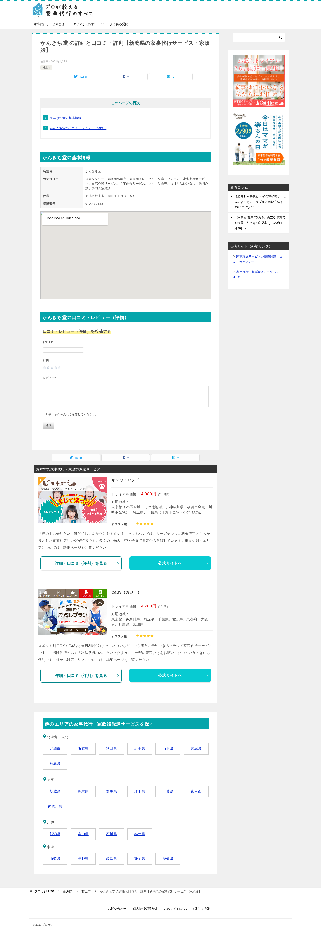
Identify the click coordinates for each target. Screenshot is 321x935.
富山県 (83, 834)
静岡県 (139, 858)
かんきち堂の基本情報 (65, 118)
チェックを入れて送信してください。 (72, 414)
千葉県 (167, 791)
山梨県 (55, 858)
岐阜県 (111, 858)
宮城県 (196, 748)
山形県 (167, 748)
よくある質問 (119, 24)
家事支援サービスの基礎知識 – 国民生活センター (258, 259)
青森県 (83, 748)
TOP (44, 891)
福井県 (139, 834)
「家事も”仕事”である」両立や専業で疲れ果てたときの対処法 (259, 223)
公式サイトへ (170, 563)
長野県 (83, 858)
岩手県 (139, 748)
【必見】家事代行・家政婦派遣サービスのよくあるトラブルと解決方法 (260, 201)
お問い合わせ (117, 908)
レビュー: (49, 378)
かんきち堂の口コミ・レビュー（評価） (78, 128)
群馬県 (111, 791)
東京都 (196, 791)
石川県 (111, 834)
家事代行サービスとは (49, 24)
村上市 (46, 67)
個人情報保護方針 (145, 908)
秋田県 (111, 748)
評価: (46, 360)
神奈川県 (55, 806)
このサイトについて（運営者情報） (188, 908)
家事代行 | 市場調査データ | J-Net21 (255, 274)
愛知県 (167, 858)
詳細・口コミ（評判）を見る (81, 563)
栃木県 (83, 791)
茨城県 (55, 791)
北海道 (55, 748)
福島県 (55, 763)
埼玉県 (139, 791)
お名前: (48, 342)
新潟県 (55, 834)
